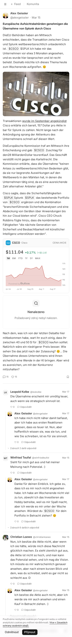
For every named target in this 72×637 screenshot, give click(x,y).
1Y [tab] (26, 258)
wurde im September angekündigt (44, 121)
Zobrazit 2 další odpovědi (23, 448)
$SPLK (8, 197)
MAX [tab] (37, 258)
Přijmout (29, 632)
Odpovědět (26, 407)
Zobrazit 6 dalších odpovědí (24, 527)
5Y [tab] (31, 258)
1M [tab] (8, 258)
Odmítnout (12, 632)
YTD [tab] (20, 258)
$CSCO (13, 48)
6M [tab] (14, 258)
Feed (17, 4)
